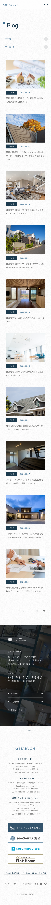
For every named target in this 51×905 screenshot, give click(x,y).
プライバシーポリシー (12, 884)
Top (21, 730)
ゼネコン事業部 (11, 873)
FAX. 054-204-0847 (33, 814)
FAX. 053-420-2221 (33, 772)
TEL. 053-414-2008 (18, 772)
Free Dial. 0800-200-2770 (25, 808)
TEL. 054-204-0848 (18, 814)
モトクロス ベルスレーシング (33, 873)
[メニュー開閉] (46, 5)
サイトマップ (27, 884)
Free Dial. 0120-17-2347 (25, 767)
